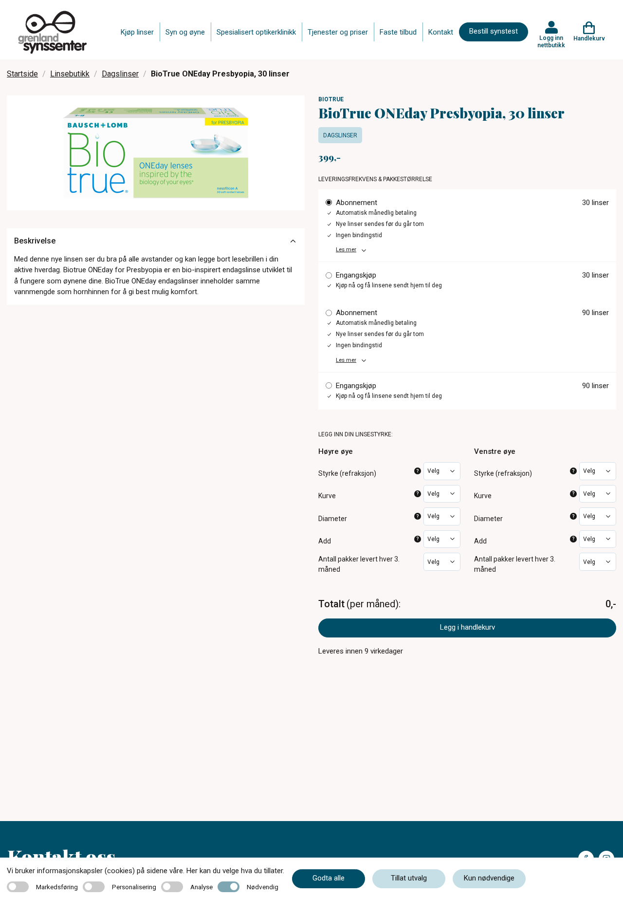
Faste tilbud (398, 32)
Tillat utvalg (409, 878)
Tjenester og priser (338, 32)
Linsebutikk (70, 73)
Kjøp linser (137, 32)
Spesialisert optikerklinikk (256, 32)
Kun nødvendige (489, 878)
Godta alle (328, 878)
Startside (22, 73)
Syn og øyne (185, 32)
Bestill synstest (493, 31)
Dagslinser (120, 73)
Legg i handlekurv (467, 627)
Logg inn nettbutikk (551, 41)
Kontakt (440, 32)
